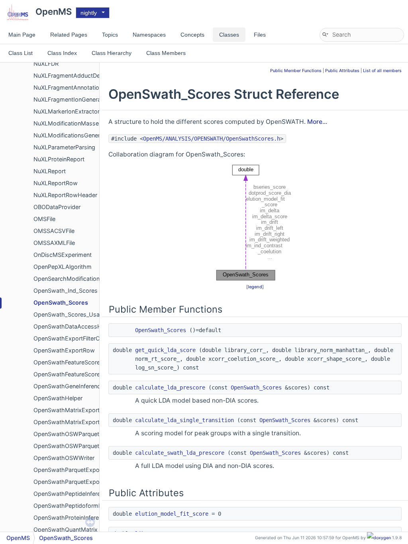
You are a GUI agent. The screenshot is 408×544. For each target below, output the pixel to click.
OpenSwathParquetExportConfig (77, 469)
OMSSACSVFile (54, 230)
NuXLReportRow (55, 183)
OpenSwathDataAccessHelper (74, 326)
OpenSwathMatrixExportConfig (75, 410)
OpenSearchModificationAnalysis (77, 278)
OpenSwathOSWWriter (63, 457)
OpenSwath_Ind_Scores (65, 290)
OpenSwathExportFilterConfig (73, 338)
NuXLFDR (46, 63)
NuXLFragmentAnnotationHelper (76, 87)
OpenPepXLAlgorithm (62, 266)
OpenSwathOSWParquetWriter (74, 445)
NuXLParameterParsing (64, 147)
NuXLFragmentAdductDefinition (75, 75)
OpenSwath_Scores (60, 302)
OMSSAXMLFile (54, 242)
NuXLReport (49, 171)
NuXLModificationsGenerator (72, 135)
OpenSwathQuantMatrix (65, 529)
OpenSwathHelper (57, 398)
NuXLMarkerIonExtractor (66, 111)
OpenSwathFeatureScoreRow (72, 362)
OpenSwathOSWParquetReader (75, 434)
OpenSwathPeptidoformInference (78, 505)
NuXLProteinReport (58, 159)
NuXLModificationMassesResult (75, 123)
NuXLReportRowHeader (65, 195)
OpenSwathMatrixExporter (69, 422)
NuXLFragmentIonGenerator (70, 99)
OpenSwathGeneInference (68, 386)
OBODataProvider (56, 207)
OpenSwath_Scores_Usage (69, 314)
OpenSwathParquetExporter (71, 481)
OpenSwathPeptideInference (71, 493)
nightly (88, 13)
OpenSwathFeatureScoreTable (73, 374)
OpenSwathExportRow (64, 350)
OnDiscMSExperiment (62, 254)
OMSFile (44, 218)
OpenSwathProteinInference (70, 517)
